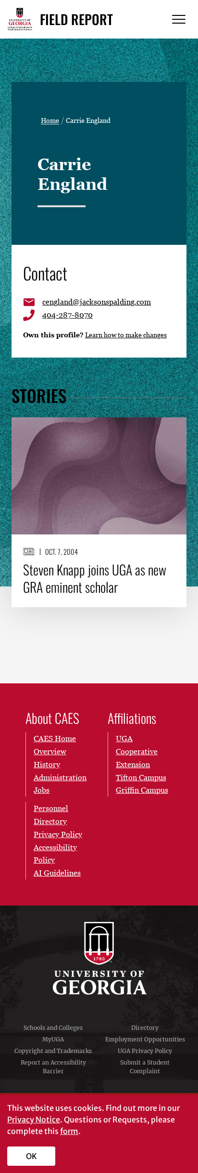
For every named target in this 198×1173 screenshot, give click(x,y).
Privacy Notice (33, 1119)
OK (31, 1156)
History (47, 764)
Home (50, 120)
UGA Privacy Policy (145, 1050)
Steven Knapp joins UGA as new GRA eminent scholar (94, 578)
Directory (145, 1027)
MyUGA (53, 1039)
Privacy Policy (58, 834)
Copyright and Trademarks (53, 1050)
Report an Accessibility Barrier (53, 1067)
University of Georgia (99, 958)
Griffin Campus (142, 790)
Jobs (42, 790)
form (69, 1131)
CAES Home (55, 738)
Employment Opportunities (145, 1039)
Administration (60, 777)
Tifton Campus (141, 777)
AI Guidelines (57, 872)
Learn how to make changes (126, 335)
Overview (50, 751)
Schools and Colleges (53, 1027)
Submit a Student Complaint (145, 1067)
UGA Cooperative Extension (137, 751)
